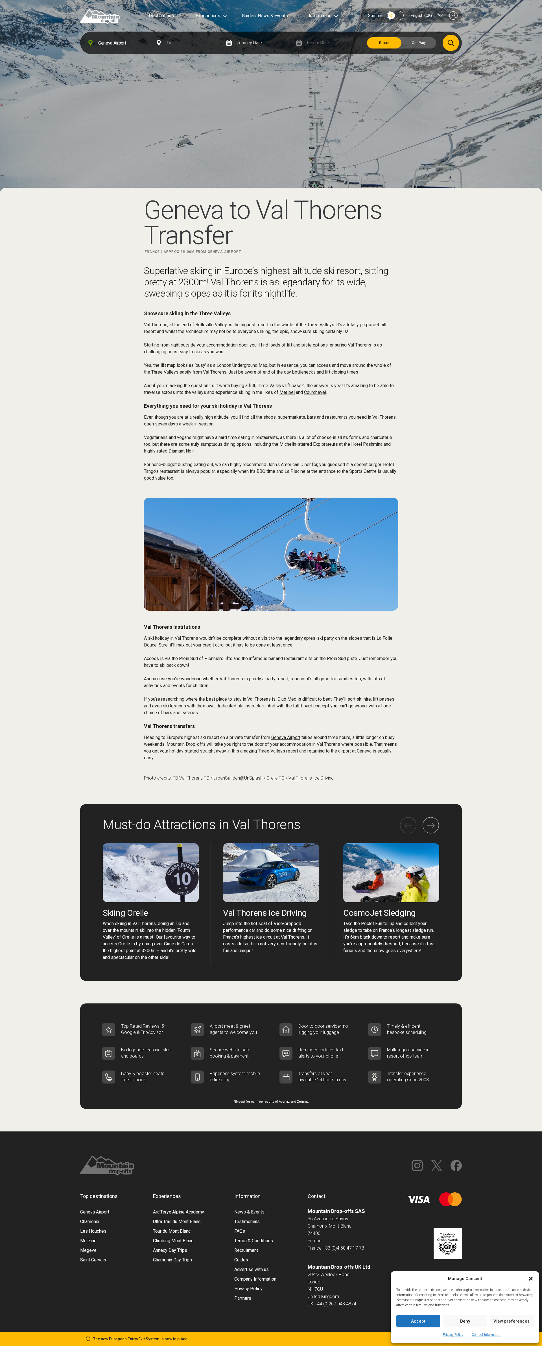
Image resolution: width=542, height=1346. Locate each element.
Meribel (287, 392)
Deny (465, 1321)
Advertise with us (251, 1269)
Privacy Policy (453, 1335)
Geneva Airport (285, 737)
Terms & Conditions (253, 1240)
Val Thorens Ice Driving (311, 778)
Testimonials (247, 1221)
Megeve (88, 1250)
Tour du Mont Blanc (172, 1231)
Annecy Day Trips (170, 1250)
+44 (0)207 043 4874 (335, 1304)
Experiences (208, 15)
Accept (418, 1321)
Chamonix (89, 1221)
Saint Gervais (93, 1260)
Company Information (255, 1279)
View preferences (511, 1321)
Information (320, 15)
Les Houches (93, 1231)
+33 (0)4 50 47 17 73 (343, 1248)
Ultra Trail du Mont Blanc (176, 1221)
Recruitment (246, 1250)
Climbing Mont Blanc (173, 1240)
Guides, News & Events (265, 15)
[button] (531, 1278)
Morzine (88, 1240)
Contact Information (486, 1335)
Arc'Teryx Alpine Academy (178, 1212)
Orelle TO (275, 778)
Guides (241, 1260)
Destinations (161, 15)
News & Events (249, 1212)
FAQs (239, 1231)
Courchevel (315, 392)
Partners (242, 1298)
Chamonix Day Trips (172, 1260)
